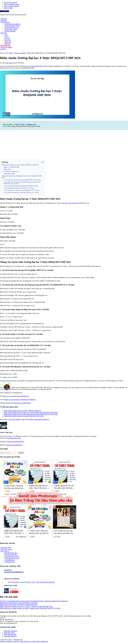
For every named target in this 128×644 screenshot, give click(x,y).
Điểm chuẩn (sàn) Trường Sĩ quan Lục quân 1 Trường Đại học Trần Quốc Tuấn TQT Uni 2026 (30, 608)
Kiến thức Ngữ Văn (10, 636)
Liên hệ (16, 641)
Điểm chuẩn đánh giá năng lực (39, 419)
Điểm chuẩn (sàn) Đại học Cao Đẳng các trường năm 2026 (18, 605)
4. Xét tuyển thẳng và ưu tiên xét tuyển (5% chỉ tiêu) (19, 188)
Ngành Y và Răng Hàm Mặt (11, 167)
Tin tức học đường (14, 419)
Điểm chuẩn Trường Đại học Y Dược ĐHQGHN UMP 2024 (20, 165)
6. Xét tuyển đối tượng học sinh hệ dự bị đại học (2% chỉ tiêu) (21, 192)
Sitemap (2, 641)
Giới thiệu (9, 641)
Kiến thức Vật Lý (9, 633)
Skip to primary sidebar (11, 6)
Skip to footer (8, 8)
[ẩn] (42, 162)
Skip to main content (10, 2)
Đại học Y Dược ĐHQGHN (33, 66)
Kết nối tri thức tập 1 (11, 553)
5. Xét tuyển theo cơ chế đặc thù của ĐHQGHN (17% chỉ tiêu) (21, 190)
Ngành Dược (7, 169)
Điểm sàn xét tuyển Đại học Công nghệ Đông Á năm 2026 (18, 603)
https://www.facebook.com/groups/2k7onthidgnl (20, 399)
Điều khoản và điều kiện (40, 641)
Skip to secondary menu (11, 4)
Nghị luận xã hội (5, 547)
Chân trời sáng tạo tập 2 (12, 558)
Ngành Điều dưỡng (9, 173)
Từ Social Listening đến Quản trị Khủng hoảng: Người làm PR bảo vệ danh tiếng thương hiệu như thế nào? (34, 601)
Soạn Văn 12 (4, 551)
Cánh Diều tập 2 (9, 562)
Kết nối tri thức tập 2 (11, 555)
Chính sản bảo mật (25, 641)
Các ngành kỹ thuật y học (11, 171)
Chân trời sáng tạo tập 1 (12, 556)
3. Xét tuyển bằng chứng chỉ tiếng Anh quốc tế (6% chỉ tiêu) (21, 186)
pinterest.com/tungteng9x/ (14, 445)
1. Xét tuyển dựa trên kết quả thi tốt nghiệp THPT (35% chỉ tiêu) (22, 180)
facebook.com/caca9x (14, 438)
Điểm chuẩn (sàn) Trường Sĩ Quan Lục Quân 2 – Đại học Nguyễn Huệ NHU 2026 (26, 606)
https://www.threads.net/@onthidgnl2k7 (18, 403)
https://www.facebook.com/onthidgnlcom (16, 396)
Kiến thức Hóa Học (10, 634)
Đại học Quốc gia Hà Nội (70, 203)
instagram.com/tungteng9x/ (15, 441)
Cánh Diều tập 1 (9, 560)
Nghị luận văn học (6, 549)
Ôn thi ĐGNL (4, 11)
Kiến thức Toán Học (10, 631)
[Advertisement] (64, 145)
